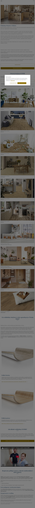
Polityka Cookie (13, 80)
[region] (17, 80)
